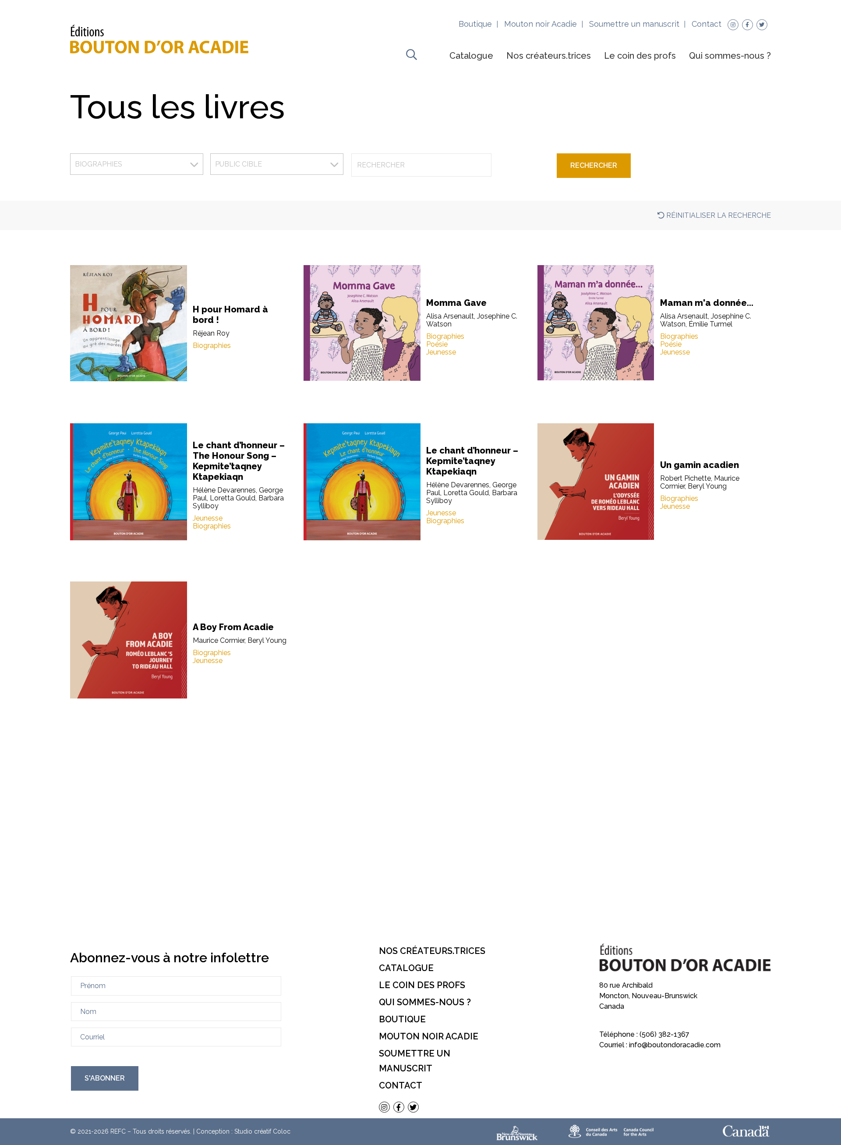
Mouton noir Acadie (540, 23)
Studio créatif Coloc (262, 1131)
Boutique (475, 23)
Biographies (212, 346)
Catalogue (471, 55)
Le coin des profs (640, 55)
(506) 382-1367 (664, 1034)
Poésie (437, 344)
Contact (706, 23)
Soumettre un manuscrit (634, 23)
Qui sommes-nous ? (730, 55)
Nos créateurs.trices (548, 55)
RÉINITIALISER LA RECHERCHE (717, 215)
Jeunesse (441, 352)
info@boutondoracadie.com (675, 1045)
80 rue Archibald (626, 985)
